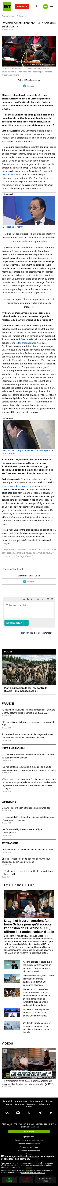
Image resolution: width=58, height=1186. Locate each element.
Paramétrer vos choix (29, 1147)
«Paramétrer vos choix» (10, 1167)
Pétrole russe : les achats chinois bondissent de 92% (27, 849)
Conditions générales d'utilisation (29, 1140)
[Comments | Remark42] (29, 616)
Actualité (7, 1101)
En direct (22, 6)
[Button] (45, 6)
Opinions (9, 801)
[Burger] (51, 6)
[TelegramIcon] (40, 1112)
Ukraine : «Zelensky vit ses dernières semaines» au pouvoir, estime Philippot (36, 1012)
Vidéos (7, 1043)
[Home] (7, 6)
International (14, 748)
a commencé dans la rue (14, 485)
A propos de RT (29, 1137)
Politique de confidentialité (29, 1144)
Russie (49, 1101)
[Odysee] (18, 1112)
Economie (10, 843)
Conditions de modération (29, 1151)
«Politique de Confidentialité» (33, 1173)
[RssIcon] (51, 1112)
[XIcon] (29, 1112)
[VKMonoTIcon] (7, 1112)
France (8, 703)
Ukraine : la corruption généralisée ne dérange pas (26, 808)
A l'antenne (44, 1104)
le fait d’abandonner (26, 342)
